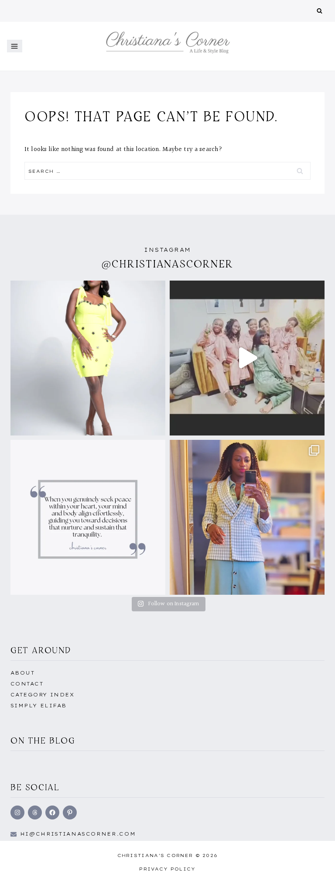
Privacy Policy (167, 869)
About (22, 673)
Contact (26, 684)
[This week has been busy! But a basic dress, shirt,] (247, 517)
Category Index (42, 695)
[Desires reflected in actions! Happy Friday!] (87, 517)
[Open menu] (14, 46)
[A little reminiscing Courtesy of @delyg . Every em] (247, 358)
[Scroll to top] (314, 864)
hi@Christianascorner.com (78, 834)
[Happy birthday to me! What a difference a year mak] (87, 358)
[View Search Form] (319, 11)
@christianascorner (167, 264)
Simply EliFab (38, 706)
